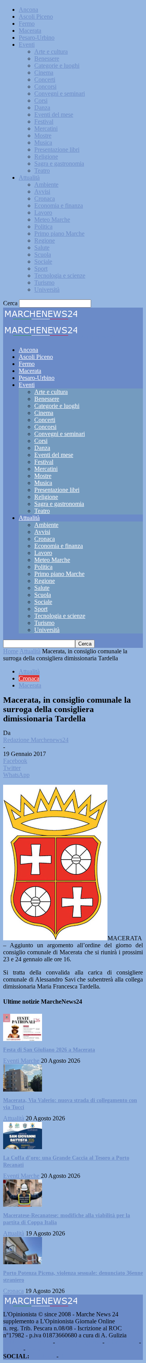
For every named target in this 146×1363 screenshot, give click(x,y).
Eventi (27, 44)
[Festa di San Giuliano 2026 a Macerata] (22, 1039)
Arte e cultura (51, 51)
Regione (44, 240)
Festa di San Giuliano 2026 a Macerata (49, 1050)
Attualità (29, 177)
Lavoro (43, 212)
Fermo (27, 23)
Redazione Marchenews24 (36, 740)
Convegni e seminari (59, 93)
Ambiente (46, 184)
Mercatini (46, 128)
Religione (46, 156)
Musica (43, 142)
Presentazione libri (56, 149)
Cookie (36, 1349)
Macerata (30, 30)
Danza (42, 107)
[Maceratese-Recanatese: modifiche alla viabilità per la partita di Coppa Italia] (22, 1204)
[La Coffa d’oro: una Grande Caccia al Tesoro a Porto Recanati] (22, 1147)
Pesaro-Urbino (37, 37)
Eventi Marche (21, 1060)
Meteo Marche (52, 219)
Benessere (46, 58)
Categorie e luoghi (56, 65)
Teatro (42, 170)
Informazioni (121, 1342)
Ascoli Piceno (36, 16)
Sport (40, 268)
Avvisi (42, 191)
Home (10, 651)
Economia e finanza (58, 205)
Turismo (44, 282)
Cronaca (44, 198)
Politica (43, 226)
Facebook (43, 1356)
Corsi (40, 100)
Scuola (42, 254)
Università (47, 289)
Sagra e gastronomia (59, 163)
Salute (41, 247)
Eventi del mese (53, 114)
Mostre (42, 135)
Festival (43, 121)
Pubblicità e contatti (27, 1342)
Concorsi (45, 86)
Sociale (43, 261)
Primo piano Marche (59, 233)
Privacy (12, 1349)
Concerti (44, 79)
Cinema (43, 72)
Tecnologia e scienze (59, 275)
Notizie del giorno (78, 1342)
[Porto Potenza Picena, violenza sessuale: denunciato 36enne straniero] (22, 1262)
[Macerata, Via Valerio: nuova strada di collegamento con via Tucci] (22, 1089)
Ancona (28, 9)
